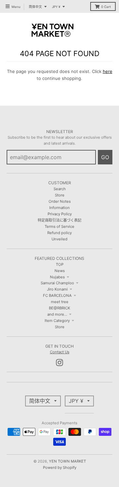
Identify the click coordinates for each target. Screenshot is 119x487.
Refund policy (59, 232)
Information (59, 207)
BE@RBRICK (59, 308)
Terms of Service (59, 226)
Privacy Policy (60, 214)
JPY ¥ (56, 7)
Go (105, 157)
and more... (57, 314)
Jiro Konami (57, 289)
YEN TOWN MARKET (67, 461)
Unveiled (59, 239)
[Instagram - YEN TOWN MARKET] (59, 362)
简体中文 (35, 7)
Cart (106, 7)
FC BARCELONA (57, 295)
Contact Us (59, 352)
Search (60, 189)
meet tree (59, 301)
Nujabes (57, 277)
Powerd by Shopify (59, 467)
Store (59, 195)
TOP (59, 264)
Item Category (57, 320)
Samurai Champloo (57, 283)
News (60, 270)
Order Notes (60, 201)
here (107, 71)
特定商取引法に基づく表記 (59, 220)
